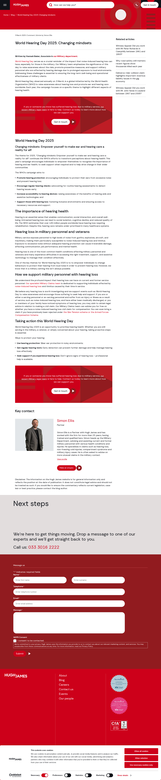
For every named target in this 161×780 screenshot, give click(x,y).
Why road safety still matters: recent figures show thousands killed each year (131, 63)
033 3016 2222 (43, 547)
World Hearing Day (24, 61)
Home (6, 15)
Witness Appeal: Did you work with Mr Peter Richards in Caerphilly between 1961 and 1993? (130, 50)
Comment (31, 35)
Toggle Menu (5, 5)
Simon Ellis (48, 35)
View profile (62, 459)
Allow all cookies (141, 751)
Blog (13, 15)
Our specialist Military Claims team (43, 283)
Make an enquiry (67, 468)
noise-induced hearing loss (28, 286)
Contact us (66, 689)
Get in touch (60, 121)
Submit (50, 5)
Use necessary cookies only (141, 765)
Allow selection (141, 758)
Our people (66, 698)
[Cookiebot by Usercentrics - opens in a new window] (15, 775)
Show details (122, 775)
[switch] (67, 775)
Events (63, 694)
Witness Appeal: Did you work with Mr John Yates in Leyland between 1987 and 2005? (130, 90)
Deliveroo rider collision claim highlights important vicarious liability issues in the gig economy (130, 77)
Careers (64, 684)
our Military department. (65, 56)
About (63, 675)
